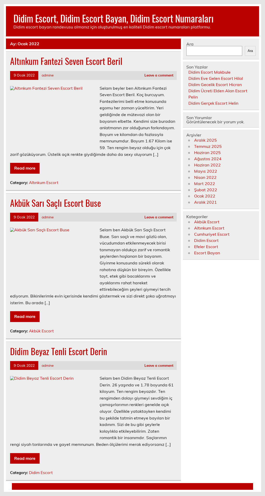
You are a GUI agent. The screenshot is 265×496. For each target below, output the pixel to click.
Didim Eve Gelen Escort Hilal (215, 78)
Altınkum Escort (43, 182)
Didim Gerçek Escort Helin (213, 103)
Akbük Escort (41, 331)
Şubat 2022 (205, 189)
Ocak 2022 (204, 196)
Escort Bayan (207, 252)
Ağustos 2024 (208, 158)
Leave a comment (158, 75)
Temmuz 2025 (208, 146)
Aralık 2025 (205, 140)
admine (48, 75)
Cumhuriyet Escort (212, 234)
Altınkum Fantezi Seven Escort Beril (66, 61)
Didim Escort (41, 472)
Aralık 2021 (205, 202)
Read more (24, 168)
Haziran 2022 (207, 164)
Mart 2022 (204, 183)
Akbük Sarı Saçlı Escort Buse (55, 202)
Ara (190, 44)
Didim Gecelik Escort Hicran (215, 84)
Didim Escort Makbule (209, 72)
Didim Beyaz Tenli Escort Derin (58, 351)
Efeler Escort (206, 246)
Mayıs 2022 (205, 171)
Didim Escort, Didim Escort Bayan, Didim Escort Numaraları (113, 18)
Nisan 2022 (205, 177)
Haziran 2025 (207, 152)
